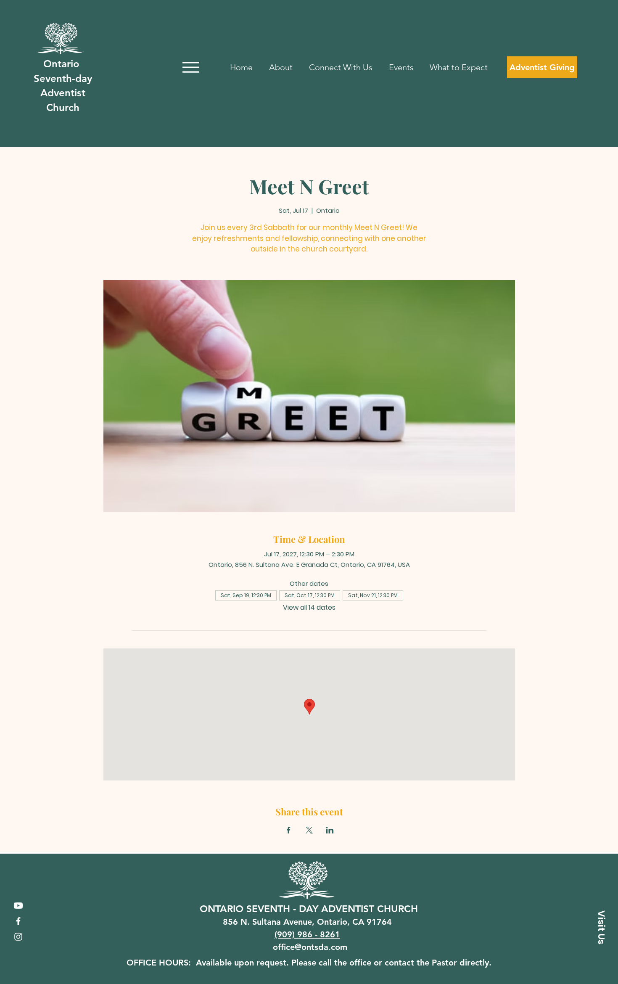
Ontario (62, 64)
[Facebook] (18, 921)
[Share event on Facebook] (289, 830)
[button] (601, 927)
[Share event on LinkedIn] (330, 830)
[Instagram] (18, 936)
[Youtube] (18, 905)
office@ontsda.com (310, 947)
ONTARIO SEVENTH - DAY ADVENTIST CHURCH (309, 909)
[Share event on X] (309, 830)
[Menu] (190, 67)
